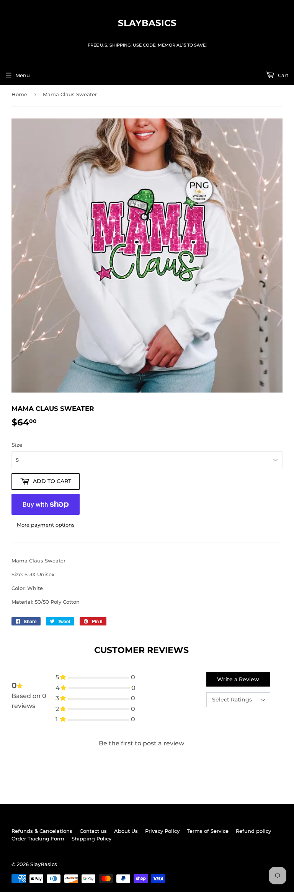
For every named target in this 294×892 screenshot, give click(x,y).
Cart (282, 75)
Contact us (93, 831)
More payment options (46, 525)
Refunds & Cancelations (41, 831)
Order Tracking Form (37, 838)
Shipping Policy (91, 838)
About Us (126, 831)
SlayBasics (147, 23)
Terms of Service (208, 831)
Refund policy (253, 831)
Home (19, 94)
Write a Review (238, 679)
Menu (22, 75)
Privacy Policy (162, 831)
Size (17, 444)
